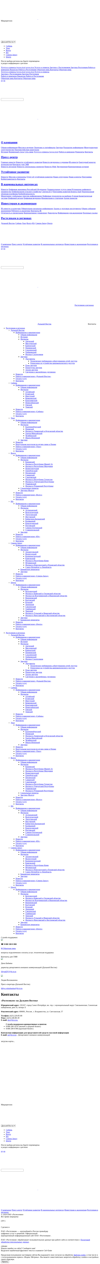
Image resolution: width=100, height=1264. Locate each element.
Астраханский (31, 510)
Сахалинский (31, 350)
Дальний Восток (44, 324)
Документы (30, 359)
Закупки (23, 357)
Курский (29, 602)
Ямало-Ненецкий (32, 438)
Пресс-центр (9, 157)
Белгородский (31, 591)
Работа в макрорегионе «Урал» (28, 447)
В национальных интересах (19, 184)
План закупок (31, 365)
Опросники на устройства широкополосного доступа (52, 363)
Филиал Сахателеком (34, 354)
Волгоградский (31, 512)
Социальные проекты (29, 488)
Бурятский (29, 394)
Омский (28, 405)
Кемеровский (30, 398)
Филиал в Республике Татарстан (39, 479)
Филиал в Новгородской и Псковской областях (45, 565)
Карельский (30, 558)
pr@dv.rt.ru (12, 1035)
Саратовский (30, 477)
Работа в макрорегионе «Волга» (29, 495)
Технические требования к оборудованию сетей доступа (53, 361)
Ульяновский (30, 484)
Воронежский (31, 598)
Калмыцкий (30, 521)
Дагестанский (31, 515)
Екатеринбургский (33, 427)
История (24, 337)
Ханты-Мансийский (33, 433)
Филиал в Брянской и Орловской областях (43, 594)
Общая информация (28, 335)
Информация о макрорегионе (28, 332)
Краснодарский (31, 523)
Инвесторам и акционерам (18, 203)
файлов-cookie (80, 1255)
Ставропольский (32, 530)
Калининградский (33, 556)
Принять (5, 1262)
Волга (8, 50)
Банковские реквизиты (30, 569)
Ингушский (30, 517)
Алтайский (30, 392)
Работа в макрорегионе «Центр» (29, 624)
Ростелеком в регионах (16, 218)
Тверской (29, 611)
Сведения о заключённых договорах (40, 372)
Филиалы (24, 339)
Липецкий (29, 604)
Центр (8, 57)
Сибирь (9, 46)
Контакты (20, 381)
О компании (9, 142)
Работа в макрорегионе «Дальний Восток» (33, 376)
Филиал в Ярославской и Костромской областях (45, 615)
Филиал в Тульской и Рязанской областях (42, 613)
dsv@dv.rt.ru (13, 1020)
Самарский (30, 475)
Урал (8, 48)
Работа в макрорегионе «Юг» (28, 536)
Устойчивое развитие (15, 171)
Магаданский (31, 343)
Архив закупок (31, 370)
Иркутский (30, 396)
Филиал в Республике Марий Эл (39, 464)
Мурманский (30, 563)
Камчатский (30, 346)
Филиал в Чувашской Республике (39, 486)
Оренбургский (31, 471)
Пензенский (30, 473)
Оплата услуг (21, 379)
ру (2, 81)
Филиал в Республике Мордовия (39, 466)
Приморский (30, 348)
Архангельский (31, 552)
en (4, 81)
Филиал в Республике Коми (37, 561)
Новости (19, 374)
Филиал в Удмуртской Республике (39, 482)
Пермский (29, 429)
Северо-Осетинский (33, 528)
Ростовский (30, 526)
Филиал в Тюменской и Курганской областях (44, 431)
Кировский (30, 462)
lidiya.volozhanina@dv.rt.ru (11, 988)
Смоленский (30, 607)
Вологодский (30, 554)
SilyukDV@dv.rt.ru (8, 972)
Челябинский (30, 436)
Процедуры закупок (33, 368)
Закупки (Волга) (27, 490)
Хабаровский (30, 352)
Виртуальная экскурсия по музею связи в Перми (36, 444)
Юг (7, 53)
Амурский (29, 341)
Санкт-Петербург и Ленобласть (38, 567)
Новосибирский (32, 403)
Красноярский (31, 400)
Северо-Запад (11, 55)
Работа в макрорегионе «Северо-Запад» (32, 576)
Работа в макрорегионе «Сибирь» (30, 411)
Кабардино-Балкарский (35, 519)
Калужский (30, 600)
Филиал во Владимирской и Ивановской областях (46, 596)
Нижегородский (32, 468)
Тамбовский (30, 609)
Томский (29, 407)
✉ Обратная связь (8, 948)
